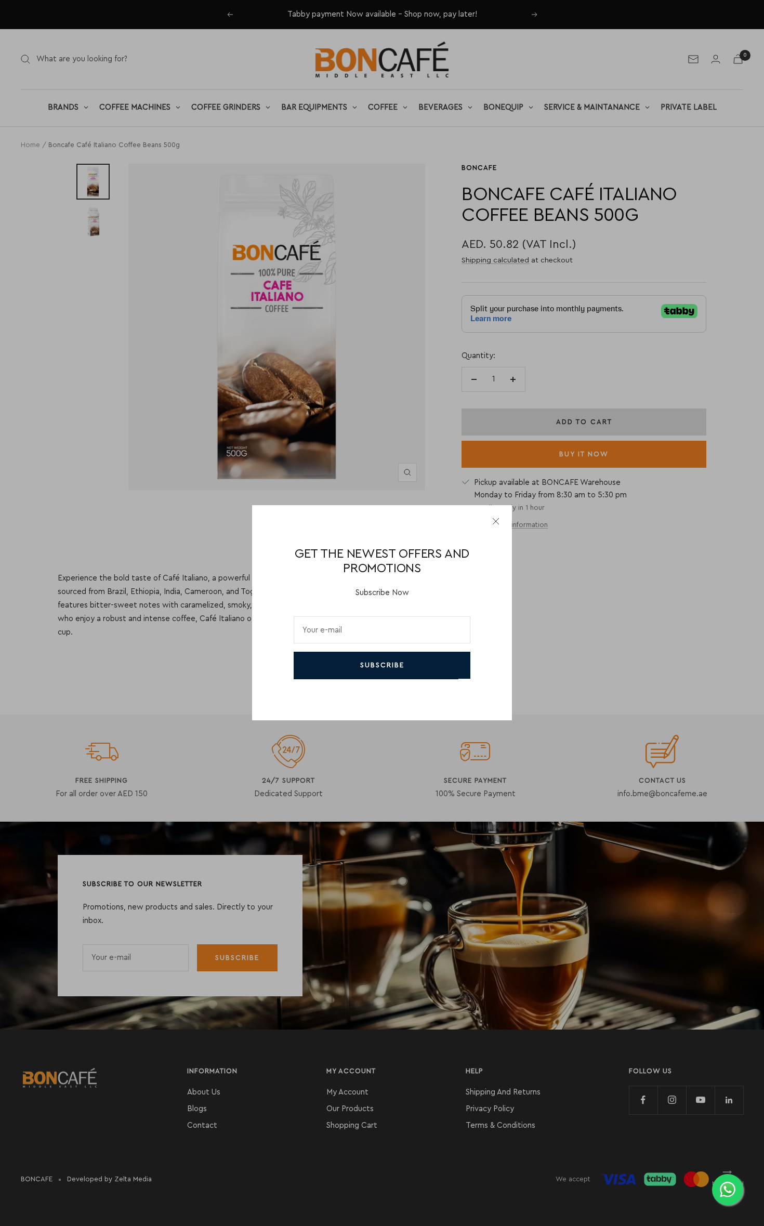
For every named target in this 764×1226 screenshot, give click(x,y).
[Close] (495, 521)
